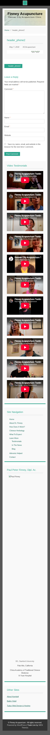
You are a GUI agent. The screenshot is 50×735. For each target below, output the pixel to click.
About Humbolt (13, 697)
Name (7, 118)
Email (7, 126)
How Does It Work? (17, 427)
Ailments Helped (15, 453)
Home (11, 419)
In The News (17, 445)
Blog (13, 449)
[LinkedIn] (33, 23)
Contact (12, 457)
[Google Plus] (43, 23)
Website (7, 135)
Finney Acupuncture (25, 14)
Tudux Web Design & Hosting (18, 706)
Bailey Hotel (11, 701)
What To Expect (15, 434)
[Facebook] (28, 23)
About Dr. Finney (16, 423)
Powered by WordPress (16, 725)
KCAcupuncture (29, 47)
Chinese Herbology (17, 431)
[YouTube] (38, 23)
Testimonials (17, 441)
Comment (8, 89)
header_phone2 (14, 66)
